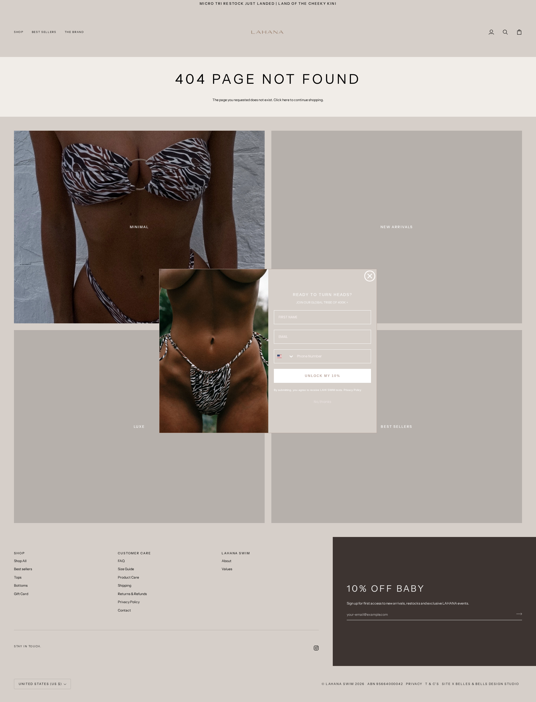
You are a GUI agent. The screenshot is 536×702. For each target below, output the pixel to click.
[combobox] (284, 356)
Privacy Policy (352, 389)
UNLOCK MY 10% (322, 376)
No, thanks (322, 401)
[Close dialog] (370, 276)
